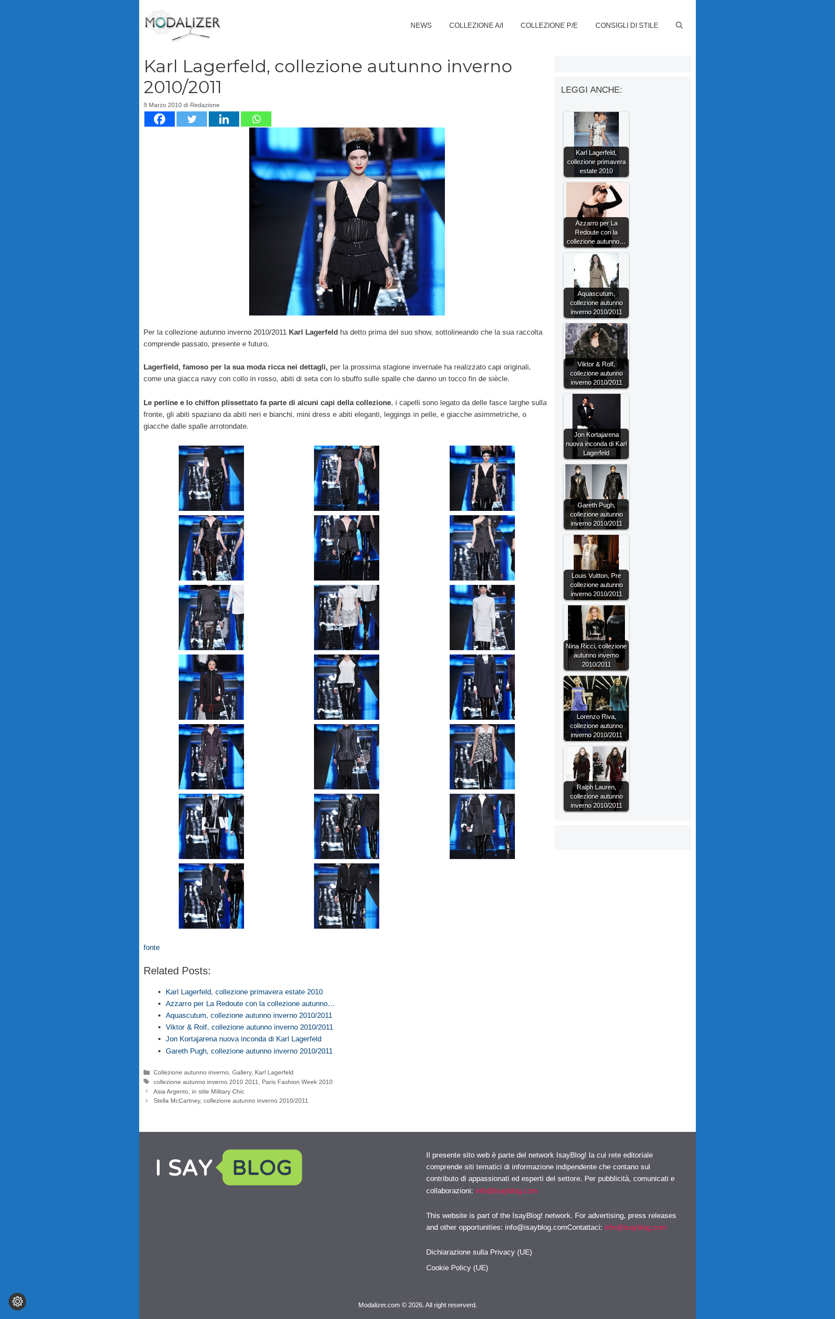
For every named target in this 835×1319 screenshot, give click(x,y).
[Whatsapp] (256, 119)
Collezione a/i (476, 25)
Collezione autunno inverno (191, 1072)
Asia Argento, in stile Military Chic (199, 1091)
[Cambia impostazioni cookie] (17, 1301)
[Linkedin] (224, 119)
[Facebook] (159, 119)
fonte (152, 947)
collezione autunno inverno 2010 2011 (206, 1081)
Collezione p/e (549, 25)
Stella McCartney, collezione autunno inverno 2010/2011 (231, 1100)
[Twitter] (192, 119)
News (421, 25)
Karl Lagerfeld (274, 1072)
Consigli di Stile (626, 25)
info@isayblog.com (506, 1191)
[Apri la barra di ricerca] (679, 26)
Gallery (241, 1072)
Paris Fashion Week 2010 (297, 1081)
